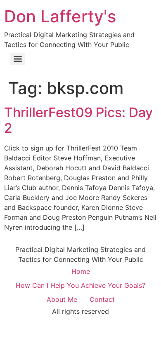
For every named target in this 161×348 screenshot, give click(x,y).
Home (80, 271)
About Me (62, 299)
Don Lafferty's (60, 16)
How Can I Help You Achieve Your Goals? (80, 285)
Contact (102, 299)
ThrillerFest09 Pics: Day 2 (78, 120)
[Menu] (17, 59)
